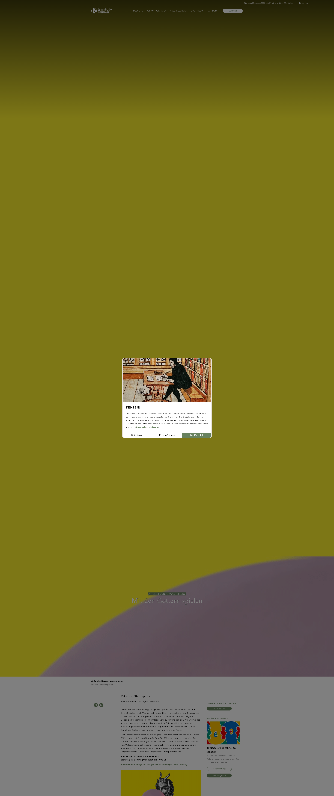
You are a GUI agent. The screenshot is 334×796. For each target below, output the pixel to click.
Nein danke (137, 435)
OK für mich (197, 435)
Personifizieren (167, 435)
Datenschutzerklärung (147, 427)
